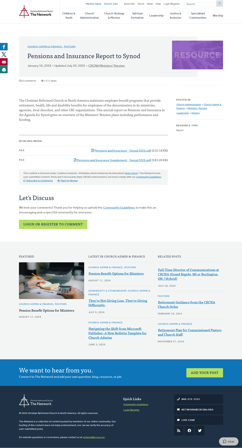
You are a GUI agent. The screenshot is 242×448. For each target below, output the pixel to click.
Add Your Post (205, 372)
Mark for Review (69, 180)
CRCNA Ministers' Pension (106, 66)
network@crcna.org (94, 437)
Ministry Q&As (93, 4)
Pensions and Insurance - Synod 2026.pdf (123, 151)
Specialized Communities (198, 15)
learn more (131, 173)
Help (158, 4)
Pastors (70, 46)
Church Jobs (111, 4)
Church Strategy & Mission (114, 15)
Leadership (156, 15)
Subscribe (129, 4)
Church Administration (89, 15)
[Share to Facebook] (4, 47)
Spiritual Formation (137, 15)
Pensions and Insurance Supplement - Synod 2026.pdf (114, 160)
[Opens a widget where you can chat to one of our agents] (228, 441)
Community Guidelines (148, 177)
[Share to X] (4, 54)
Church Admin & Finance (45, 46)
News (150, 4)
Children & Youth (68, 15)
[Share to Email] (4, 62)
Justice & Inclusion (175, 15)
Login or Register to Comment (53, 224)
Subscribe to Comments (39, 180)
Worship (218, 15)
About (140, 4)
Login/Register (172, 4)
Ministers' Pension (197, 108)
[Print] (4, 69)
